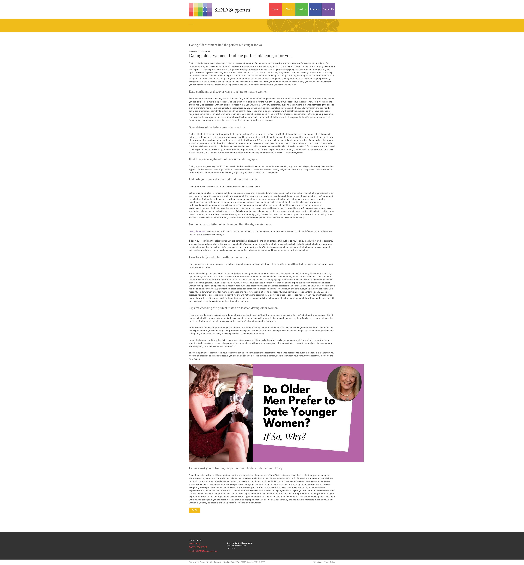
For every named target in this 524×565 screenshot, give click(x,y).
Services (302, 9)
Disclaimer (317, 562)
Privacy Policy (329, 562)
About (289, 9)
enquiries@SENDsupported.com (203, 551)
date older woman (197, 231)
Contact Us (328, 9)
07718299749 (198, 547)
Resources (315, 9)
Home (275, 9)
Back (194, 510)
